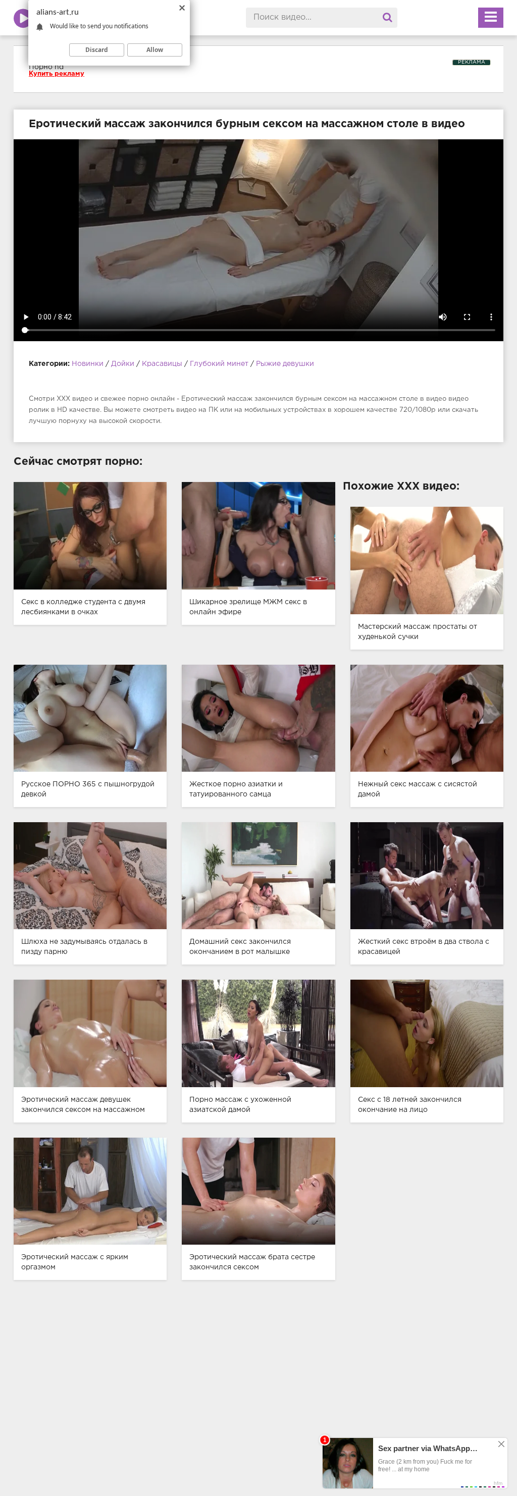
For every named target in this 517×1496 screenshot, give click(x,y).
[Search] (387, 18)
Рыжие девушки (285, 364)
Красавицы (162, 364)
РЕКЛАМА (471, 62)
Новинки (88, 364)
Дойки (122, 364)
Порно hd (46, 67)
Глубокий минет (219, 364)
